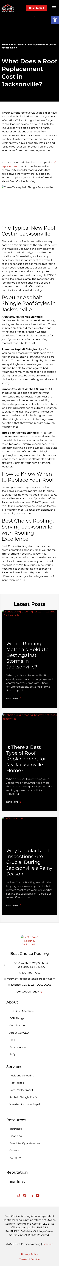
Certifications (17, 1025)
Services (14, 1066)
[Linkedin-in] (31, 1195)
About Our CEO (19, 1032)
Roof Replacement (21, 1090)
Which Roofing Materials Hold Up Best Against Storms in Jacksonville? (27, 655)
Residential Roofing (21, 1075)
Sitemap (47, 1244)
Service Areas (17, 1047)
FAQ (12, 1054)
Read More (12, 698)
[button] (53, 7)
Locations (15, 1181)
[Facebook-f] (24, 1195)
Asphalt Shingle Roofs (23, 1097)
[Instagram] (18, 1195)
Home (5, 44)
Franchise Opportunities (24, 1143)
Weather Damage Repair (25, 1104)
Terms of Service (29, 1259)
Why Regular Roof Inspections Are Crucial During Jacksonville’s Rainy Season (29, 862)
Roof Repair (16, 1082)
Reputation (17, 1172)
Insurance (15, 1128)
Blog (12, 1039)
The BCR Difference (21, 1011)
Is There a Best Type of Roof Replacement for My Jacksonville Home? (26, 758)
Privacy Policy (29, 1254)
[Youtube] (37, 1195)
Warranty (15, 1157)
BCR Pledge (17, 1018)
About (12, 1002)
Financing (15, 1136)
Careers (14, 1150)
